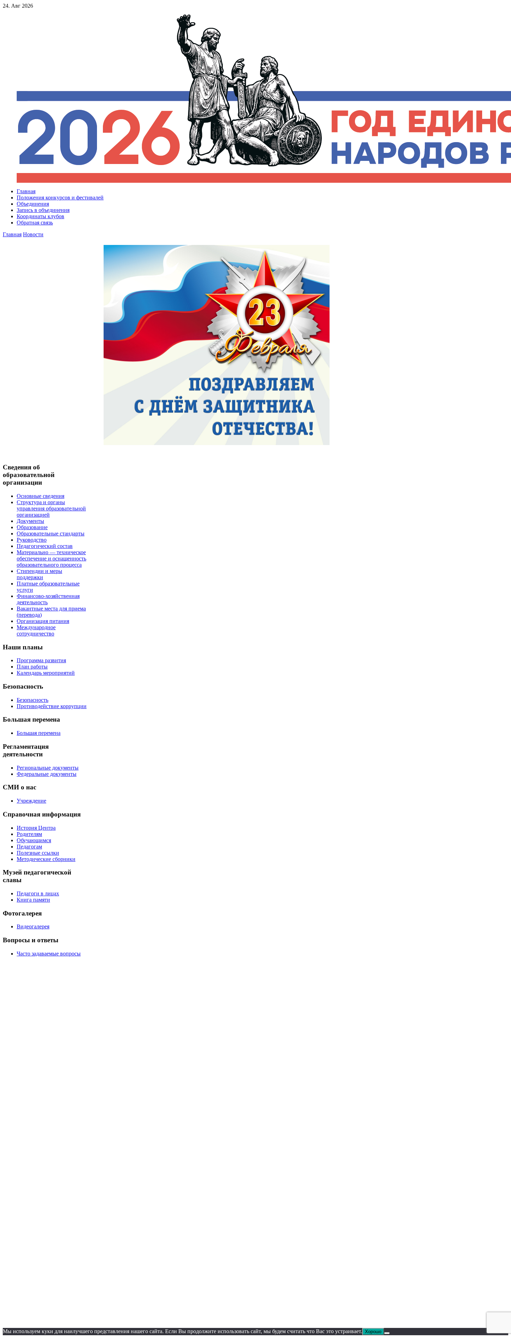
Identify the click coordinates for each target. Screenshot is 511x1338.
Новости (33, 234)
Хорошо (373, 1331)
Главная (12, 234)
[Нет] (387, 1333)
